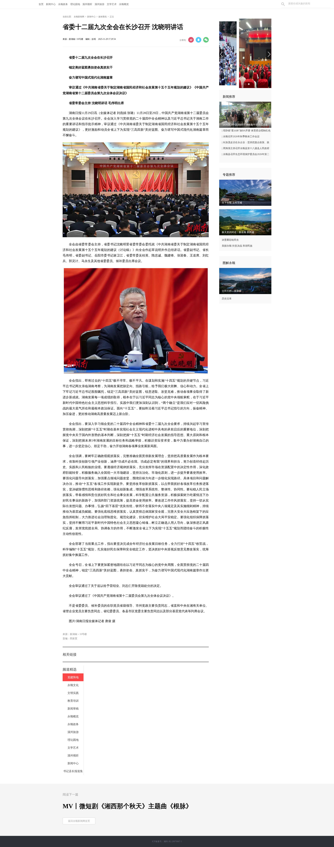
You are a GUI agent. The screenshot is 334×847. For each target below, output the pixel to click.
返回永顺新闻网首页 (79, 821)
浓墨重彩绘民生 (230, 240)
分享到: (183, 40)
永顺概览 (124, 4)
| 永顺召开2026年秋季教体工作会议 (241, 136)
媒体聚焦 (102, 16)
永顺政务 (63, 4)
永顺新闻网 (79, 16)
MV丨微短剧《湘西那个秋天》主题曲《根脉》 (127, 806)
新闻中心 (51, 4)
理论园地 (75, 4)
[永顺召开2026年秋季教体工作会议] (245, 53)
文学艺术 (112, 4)
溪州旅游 (99, 4)
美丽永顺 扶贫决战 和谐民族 (237, 246)
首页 (41, 4)
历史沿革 (227, 298)
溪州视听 (87, 4)
